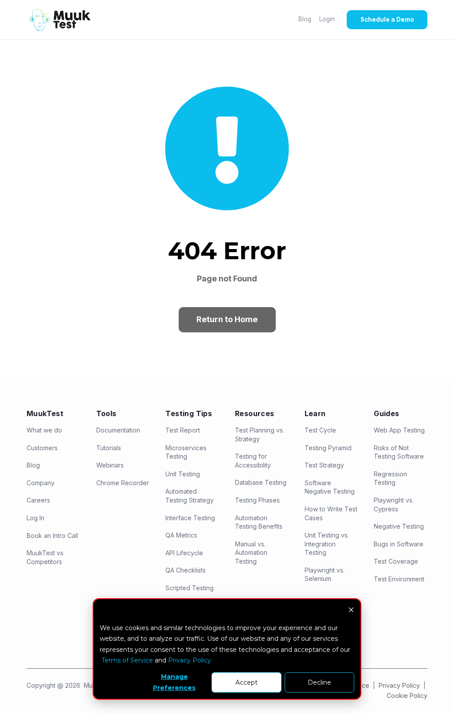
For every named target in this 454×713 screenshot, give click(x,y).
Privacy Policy (400, 685)
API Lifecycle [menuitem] (184, 553)
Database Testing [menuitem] (260, 482)
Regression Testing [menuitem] (390, 478)
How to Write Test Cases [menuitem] (331, 513)
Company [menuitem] (41, 483)
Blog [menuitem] (33, 465)
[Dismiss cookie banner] (351, 610)
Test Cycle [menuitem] (320, 430)
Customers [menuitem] (42, 448)
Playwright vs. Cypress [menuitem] (394, 504)
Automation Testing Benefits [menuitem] (258, 522)
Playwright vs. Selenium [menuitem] (324, 574)
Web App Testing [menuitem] (399, 430)
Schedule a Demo (387, 19)
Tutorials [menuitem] (108, 448)
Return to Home (227, 319)
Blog (304, 19)
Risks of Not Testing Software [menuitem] (399, 452)
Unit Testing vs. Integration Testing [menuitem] (327, 543)
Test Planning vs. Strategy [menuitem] (259, 434)
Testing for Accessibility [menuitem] (253, 460)
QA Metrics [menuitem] (181, 535)
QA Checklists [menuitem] (185, 570)
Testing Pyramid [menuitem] (328, 448)
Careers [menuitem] (38, 500)
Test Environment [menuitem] (399, 579)
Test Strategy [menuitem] (324, 465)
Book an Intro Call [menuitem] (52, 535)
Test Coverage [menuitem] (396, 561)
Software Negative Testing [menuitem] (330, 487)
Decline (319, 682)
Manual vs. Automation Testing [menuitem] (251, 552)
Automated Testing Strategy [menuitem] (189, 495)
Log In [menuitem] (35, 518)
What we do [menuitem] (44, 430)
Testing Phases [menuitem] (257, 500)
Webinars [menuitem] (110, 465)
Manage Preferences (174, 682)
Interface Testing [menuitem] (190, 518)
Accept (246, 682)
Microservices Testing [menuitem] (186, 452)
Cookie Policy (407, 695)
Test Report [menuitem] (182, 430)
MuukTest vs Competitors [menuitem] (45, 557)
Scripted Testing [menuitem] (189, 588)
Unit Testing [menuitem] (182, 474)
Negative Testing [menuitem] (399, 526)
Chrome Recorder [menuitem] (122, 483)
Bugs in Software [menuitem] (398, 544)
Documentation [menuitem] (118, 430)
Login (327, 19)
